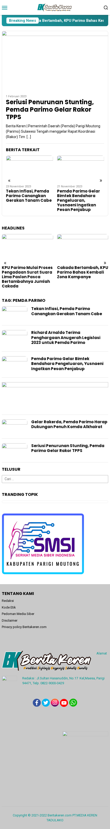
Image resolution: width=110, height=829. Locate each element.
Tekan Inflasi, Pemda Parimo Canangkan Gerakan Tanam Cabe (29, 196)
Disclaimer (9, 620)
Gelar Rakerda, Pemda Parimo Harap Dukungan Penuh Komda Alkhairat (69, 424)
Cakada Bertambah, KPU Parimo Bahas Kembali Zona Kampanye (82, 272)
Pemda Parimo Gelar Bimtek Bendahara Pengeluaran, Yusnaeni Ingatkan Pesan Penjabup (78, 200)
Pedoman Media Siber (18, 614)
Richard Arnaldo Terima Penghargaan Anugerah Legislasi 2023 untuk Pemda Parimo (65, 337)
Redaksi (8, 601)
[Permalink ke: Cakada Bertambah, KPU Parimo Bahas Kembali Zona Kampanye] (82, 248)
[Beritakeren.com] (55, 7)
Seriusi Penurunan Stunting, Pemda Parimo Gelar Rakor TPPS (50, 110)
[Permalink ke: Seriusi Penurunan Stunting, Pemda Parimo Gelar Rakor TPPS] (55, 61)
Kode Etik (9, 607)
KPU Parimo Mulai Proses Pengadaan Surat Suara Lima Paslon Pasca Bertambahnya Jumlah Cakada (27, 276)
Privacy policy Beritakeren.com (24, 627)
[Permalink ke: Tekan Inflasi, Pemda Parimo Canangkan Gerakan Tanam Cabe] (29, 169)
